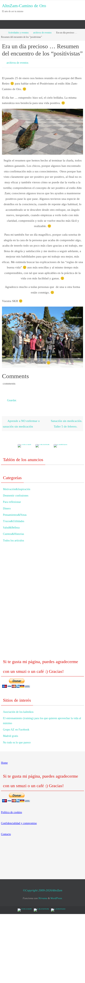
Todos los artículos (13, 538)
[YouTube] (24, 444)
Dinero (7, 506)
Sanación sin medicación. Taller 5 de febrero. (66, 421)
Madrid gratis (10, 734)
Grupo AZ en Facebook (16, 727)
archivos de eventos (42, 32)
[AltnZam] (42, 444)
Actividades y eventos (18, 32)
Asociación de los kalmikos (18, 710)
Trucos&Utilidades (13, 519)
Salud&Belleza (11, 525)
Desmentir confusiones (15, 493)
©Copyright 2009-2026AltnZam (42, 888)
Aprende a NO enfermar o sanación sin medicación (21, 421)
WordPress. (56, 896)
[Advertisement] (42, 601)
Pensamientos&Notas (14, 513)
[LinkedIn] (60, 444)
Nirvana (42, 896)
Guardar (11, 398)
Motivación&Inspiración (16, 487)
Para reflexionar (12, 500)
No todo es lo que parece (17, 740)
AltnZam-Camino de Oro (24, 5)
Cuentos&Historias (13, 532)
